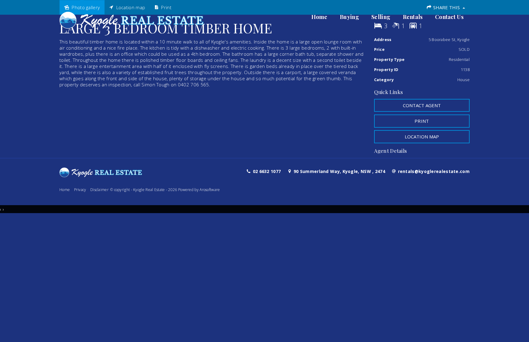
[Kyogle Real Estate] (131, 18)
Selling (380, 17)
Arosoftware (210, 189)
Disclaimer (99, 189)
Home (319, 17)
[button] (422, 121)
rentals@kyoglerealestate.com (434, 171)
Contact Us (449, 17)
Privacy (80, 189)
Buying (349, 17)
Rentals (413, 17)
